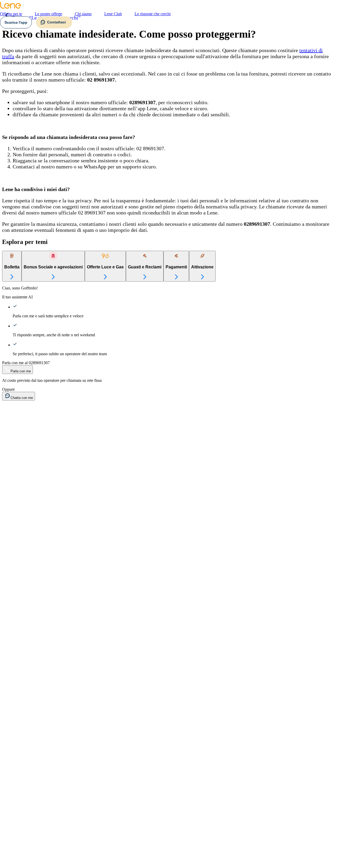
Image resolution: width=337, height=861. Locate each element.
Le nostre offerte (48, 14)
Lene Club (113, 14)
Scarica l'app (15, 22)
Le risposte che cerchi (153, 14)
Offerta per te (11, 14)
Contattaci (56, 22)
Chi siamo (83, 14)
